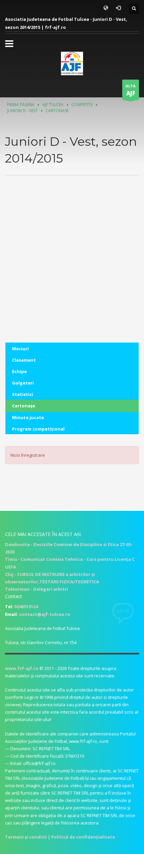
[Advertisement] (72, 270)
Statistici (22, 394)
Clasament (24, 360)
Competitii (82, 104)
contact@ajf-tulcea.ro (44, 614)
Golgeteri (23, 383)
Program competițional (38, 429)
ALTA (131, 90)
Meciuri (20, 349)
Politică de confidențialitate (83, 837)
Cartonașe (23, 406)
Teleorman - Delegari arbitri (36, 589)
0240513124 (26, 606)
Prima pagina (20, 104)
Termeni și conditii (26, 837)
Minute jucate (28, 417)
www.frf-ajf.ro (22, 668)
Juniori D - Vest (22, 111)
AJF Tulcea (53, 104)
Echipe (19, 371)
